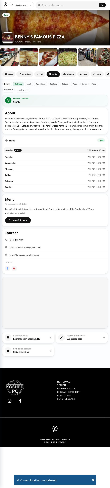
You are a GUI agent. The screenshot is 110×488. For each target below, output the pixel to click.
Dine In (7, 84)
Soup (84, 84)
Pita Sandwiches (78, 209)
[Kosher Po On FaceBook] (20, 401)
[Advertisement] (55, 467)
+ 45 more (22, 90)
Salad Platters (50, 209)
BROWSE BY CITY (66, 388)
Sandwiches (63, 209)
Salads (65, 84)
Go (102, 5)
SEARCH (61, 385)
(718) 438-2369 (16, 240)
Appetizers (40, 84)
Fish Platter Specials (15, 213)
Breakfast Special (14, 209)
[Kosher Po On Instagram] (9, 401)
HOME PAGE (63, 381)
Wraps (91, 209)
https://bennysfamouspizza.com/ (24, 255)
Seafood (53, 84)
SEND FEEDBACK (66, 398)
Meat (29, 84)
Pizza (94, 84)
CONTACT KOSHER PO (68, 391)
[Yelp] (14, 268)
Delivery (18, 84)
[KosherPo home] (5, 5)
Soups (39, 209)
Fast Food (8, 89)
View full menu (20, 220)
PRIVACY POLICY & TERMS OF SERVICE (55, 439)
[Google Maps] (7, 268)
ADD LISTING (64, 395)
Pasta (75, 84)
